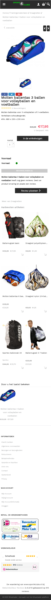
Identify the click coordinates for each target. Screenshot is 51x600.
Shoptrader (13, 597)
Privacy (4, 479)
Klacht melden (7, 442)
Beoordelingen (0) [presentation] (24, 171)
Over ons (5, 467)
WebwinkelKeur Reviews (13, 588)
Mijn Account (6, 494)
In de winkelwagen (32, 138)
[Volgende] (48, 28)
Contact (4, 471)
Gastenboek (6, 475)
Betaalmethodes (7, 458)
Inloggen (4, 506)
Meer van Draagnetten (12, 201)
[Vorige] (44, 28)
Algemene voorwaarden (10, 446)
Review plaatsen (30, 190)
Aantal (10, 140)
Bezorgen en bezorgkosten (11, 450)
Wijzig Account (7, 498)
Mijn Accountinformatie (10, 502)
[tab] (24, 171)
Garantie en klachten (9, 462)
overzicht (10, 28)
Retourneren (6, 454)
